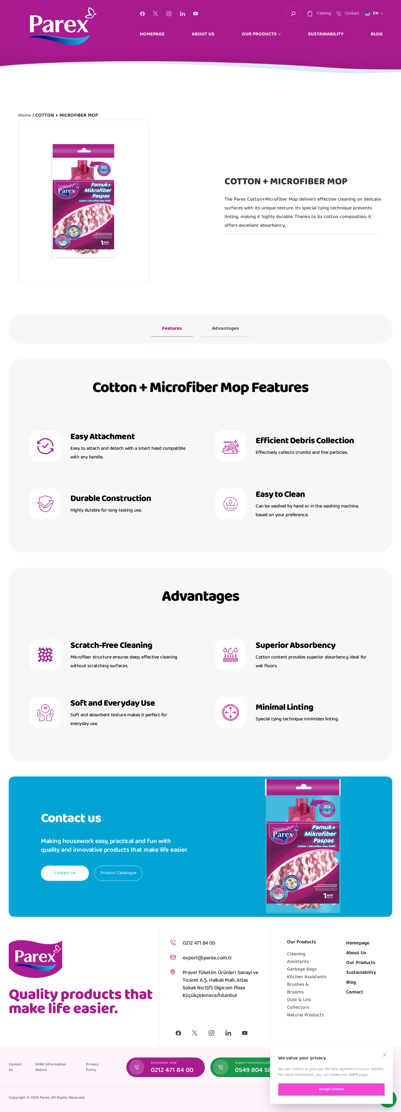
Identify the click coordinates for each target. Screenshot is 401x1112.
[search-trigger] (293, 14)
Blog (351, 982)
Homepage (358, 943)
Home (24, 115)
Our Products (360, 963)
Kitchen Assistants (306, 977)
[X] (155, 13)
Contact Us (65, 873)
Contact (354, 992)
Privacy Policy (92, 1067)
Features (172, 329)
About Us (356, 953)
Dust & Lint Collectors (299, 1004)
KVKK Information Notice (50, 1067)
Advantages (225, 329)
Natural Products (305, 1015)
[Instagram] (169, 13)
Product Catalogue (118, 873)
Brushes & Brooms (298, 989)
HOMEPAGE (152, 34)
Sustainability (361, 973)
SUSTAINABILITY (325, 34)
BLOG (377, 34)
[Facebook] (142, 13)
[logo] (59, 27)
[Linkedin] (182, 13)
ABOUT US (203, 34)
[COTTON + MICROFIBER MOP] (83, 201)
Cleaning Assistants (298, 958)
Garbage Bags (302, 969)
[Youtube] (195, 13)
